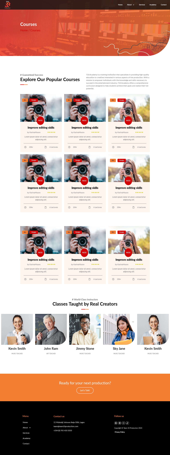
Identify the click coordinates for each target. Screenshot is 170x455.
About (129, 5)
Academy (153, 5)
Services (142, 5)
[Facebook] (115, 423)
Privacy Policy (120, 432)
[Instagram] (123, 423)
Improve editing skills (41, 127)
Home (120, 5)
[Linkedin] (119, 423)
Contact (164, 5)
